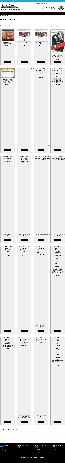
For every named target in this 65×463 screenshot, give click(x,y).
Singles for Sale (50, 13)
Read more (7, 62)
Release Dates (39, 449)
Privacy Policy (56, 449)
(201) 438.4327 (13, 0)
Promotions (39, 450)
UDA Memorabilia (40, 447)
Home (1, 15)
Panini (29, 13)
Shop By (11, 13)
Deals (38, 452)
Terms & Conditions (5, 450)
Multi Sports (42, 13)
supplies (59, 13)
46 (13, 429)
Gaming (34, 13)
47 (16, 429)
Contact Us (21, 447)
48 (19, 429)
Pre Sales (5, 13)
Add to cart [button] (24, 62)
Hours (3, 447)
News (3, 449)
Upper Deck (18, 13)
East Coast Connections (58, 447)
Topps (24, 13)
